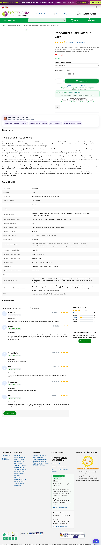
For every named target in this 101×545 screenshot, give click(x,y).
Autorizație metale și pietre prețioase (39, 456)
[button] (84, 86)
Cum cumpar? (18, 463)
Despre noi (17, 455)
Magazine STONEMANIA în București (60, 470)
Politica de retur (19, 467)
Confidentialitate (19, 461)
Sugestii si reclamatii (20, 469)
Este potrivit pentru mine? (38, 123)
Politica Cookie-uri (20, 479)
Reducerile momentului (46, 14)
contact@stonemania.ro (58, 467)
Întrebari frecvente (20, 457)
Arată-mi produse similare (72, 123)
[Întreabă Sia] (96, 541)
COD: (56, 74)
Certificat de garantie (39, 461)
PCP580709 (70, 74)
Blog (65, 14)
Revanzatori (18, 485)
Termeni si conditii (20, 465)
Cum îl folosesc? (55, 123)
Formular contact (19, 471)
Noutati (35, 14)
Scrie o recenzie (80, 42)
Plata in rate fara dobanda (41, 463)
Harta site (17, 477)
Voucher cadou (19, 483)
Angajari (17, 475)
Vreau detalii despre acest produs (15, 123)
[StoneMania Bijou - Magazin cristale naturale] (16, 14)
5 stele (75, 313)
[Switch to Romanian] (6, 7)
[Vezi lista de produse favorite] (78, 15)
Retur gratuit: (59, 70)
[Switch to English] (3, 7)
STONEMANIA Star (39, 465)
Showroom (59, 14)
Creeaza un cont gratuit (5, 458)
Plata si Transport (19, 459)
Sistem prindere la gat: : (63, 62)
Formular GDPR (19, 481)
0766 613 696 (90, 14)
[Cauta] (64, 20)
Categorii (11, 20)
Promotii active (19, 473)
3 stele (75, 317)
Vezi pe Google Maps (60, 507)
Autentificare (6, 455)
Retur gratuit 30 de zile (40, 459)
